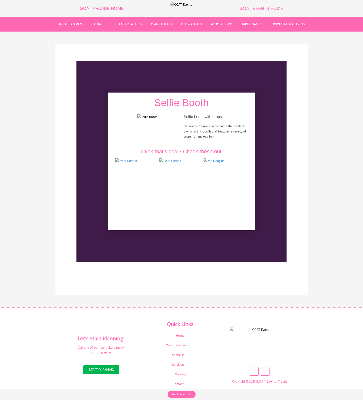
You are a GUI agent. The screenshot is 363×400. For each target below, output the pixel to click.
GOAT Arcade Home (102, 8)
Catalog (180, 374)
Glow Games (191, 24)
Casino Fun (100, 24)
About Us (178, 355)
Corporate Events (178, 345)
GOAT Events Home (261, 8)
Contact (178, 384)
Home (180, 336)
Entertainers (130, 24)
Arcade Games (70, 24)
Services (178, 365)
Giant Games (161, 24)
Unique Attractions (288, 24)
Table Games (252, 24)
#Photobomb (221, 24)
